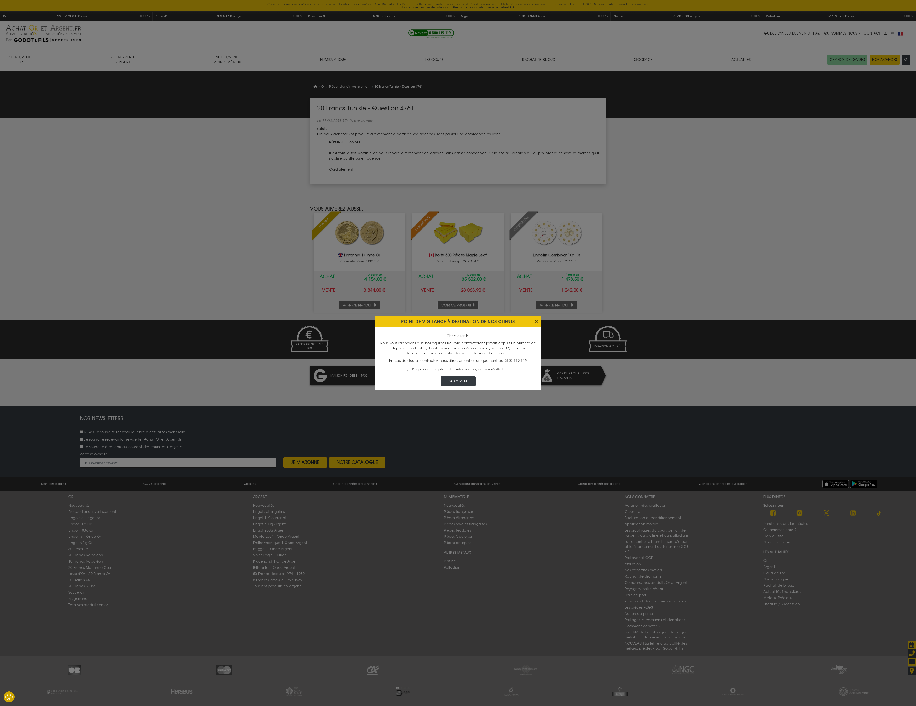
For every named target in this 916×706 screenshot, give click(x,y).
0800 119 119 (516, 361)
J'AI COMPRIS (458, 381)
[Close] (536, 321)
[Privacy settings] (9, 696)
